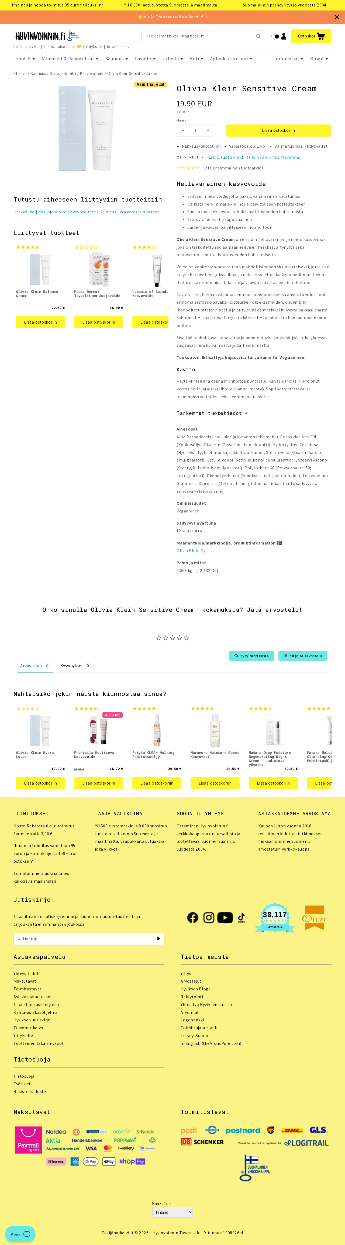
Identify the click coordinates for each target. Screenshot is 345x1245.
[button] (311, 36)
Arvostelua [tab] (31, 665)
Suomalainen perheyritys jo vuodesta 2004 (284, 5)
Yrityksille (94, 46)
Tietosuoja (23, 1076)
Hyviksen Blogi (195, 989)
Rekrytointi (192, 997)
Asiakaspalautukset (32, 997)
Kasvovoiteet (92, 73)
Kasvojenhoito (63, 73)
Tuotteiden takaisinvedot (38, 1043)
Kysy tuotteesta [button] (254, 655)
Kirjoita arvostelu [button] (305, 655)
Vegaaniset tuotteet (139, 212)
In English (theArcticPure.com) (211, 1043)
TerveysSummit (196, 1035)
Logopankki (192, 1020)
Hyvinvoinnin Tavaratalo (177, 1233)
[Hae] (258, 36)
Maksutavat (24, 981)
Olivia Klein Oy (191, 550)
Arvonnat (190, 1012)
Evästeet (22, 1084)
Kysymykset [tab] (71, 665)
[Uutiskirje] (158, 939)
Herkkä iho (24, 212)
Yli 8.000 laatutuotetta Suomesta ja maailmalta (170, 5)
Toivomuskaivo (119, 46)
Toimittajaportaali (199, 1028)
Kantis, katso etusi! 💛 (62, 46)
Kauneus (38, 73)
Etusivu (20, 73)
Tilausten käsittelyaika (36, 1004)
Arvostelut (191, 981)
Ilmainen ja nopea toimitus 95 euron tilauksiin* (57, 5)
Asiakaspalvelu (26, 46)
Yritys (186, 973)
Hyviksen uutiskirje (31, 1020)
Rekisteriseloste (29, 1091)
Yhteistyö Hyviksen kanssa (206, 1004)
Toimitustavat (27, 989)
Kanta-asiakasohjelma (35, 1012)
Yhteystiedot (26, 973)
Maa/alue (161, 1203)
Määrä (181, 120)
